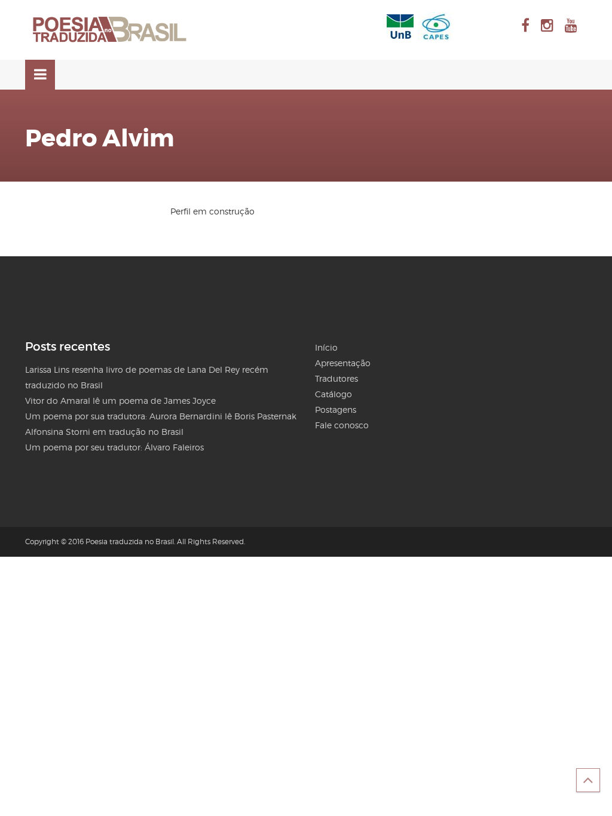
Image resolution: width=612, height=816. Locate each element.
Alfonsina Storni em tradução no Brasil (104, 432)
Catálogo (333, 394)
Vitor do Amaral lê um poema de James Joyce (120, 400)
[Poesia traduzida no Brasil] (110, 30)
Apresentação (343, 363)
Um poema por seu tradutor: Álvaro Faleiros (114, 447)
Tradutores (336, 378)
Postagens (335, 409)
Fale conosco (342, 425)
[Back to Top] (588, 780)
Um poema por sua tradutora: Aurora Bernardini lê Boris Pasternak (160, 416)
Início (326, 347)
